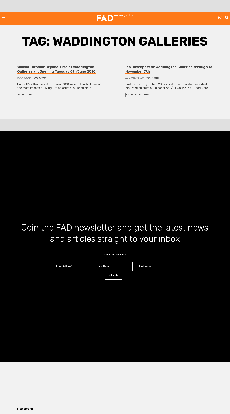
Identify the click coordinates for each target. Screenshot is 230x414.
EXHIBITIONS (25, 95)
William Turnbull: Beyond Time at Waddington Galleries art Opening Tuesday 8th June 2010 (56, 69)
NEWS (146, 95)
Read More (84, 88)
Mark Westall (39, 77)
